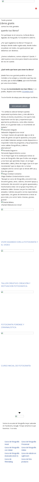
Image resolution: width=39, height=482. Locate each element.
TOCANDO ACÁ (27, 91)
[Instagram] (21, 477)
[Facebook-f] (17, 477)
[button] (33, 9)
